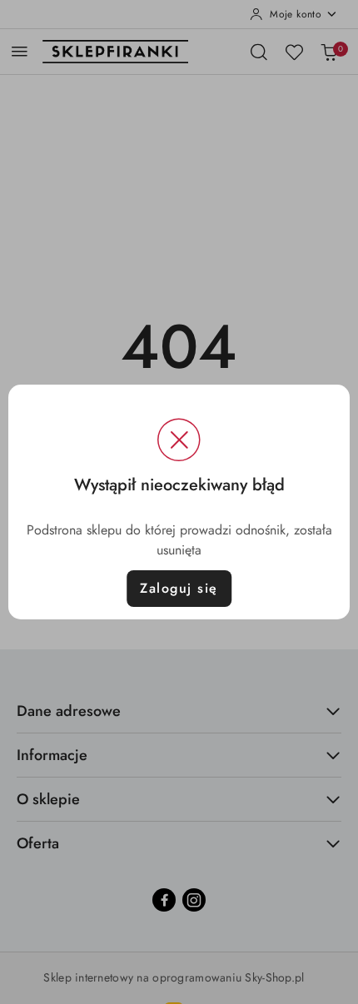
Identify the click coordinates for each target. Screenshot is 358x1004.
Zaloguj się (179, 588)
